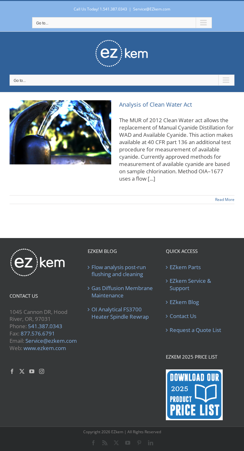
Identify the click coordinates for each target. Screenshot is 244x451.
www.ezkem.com (45, 348)
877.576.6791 (38, 333)
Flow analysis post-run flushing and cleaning (119, 271)
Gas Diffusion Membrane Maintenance (122, 292)
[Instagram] (41, 371)
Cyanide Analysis (60, 137)
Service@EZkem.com (151, 9)
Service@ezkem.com (51, 340)
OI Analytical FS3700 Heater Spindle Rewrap (120, 313)
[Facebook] (12, 371)
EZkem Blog (184, 302)
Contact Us (183, 316)
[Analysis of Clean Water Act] (60, 132)
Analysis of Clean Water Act (155, 104)
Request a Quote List (195, 330)
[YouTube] (31, 371)
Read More (224, 199)
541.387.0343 (45, 326)
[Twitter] (21, 371)
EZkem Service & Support (190, 284)
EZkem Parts (185, 267)
